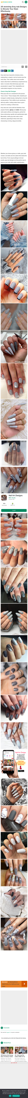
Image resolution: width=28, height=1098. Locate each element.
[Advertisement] (14, 47)
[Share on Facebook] (2, 71)
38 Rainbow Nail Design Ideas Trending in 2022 (7, 1055)
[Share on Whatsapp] (8, 71)
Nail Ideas (5, 66)
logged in (9, 1032)
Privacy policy (16, 1095)
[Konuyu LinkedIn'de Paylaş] (12, 71)
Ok (10, 1095)
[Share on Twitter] (5, 71)
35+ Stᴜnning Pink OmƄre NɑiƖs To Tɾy (20, 1055)
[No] (26, 1093)
